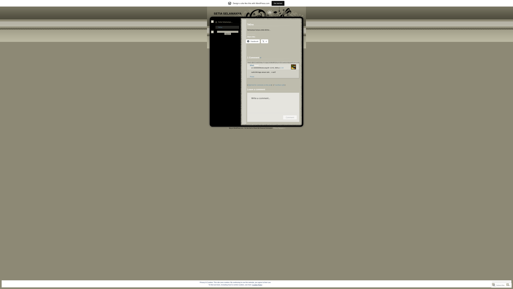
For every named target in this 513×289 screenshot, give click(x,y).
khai (252, 65)
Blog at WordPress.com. (236, 128)
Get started (278, 3)
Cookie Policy (257, 285)
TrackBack (279, 85)
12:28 (281, 68)
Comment (290, 117)
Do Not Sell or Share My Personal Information (258, 128)
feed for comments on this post (259, 85)
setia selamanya (228, 13)
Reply (252, 77)
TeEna (220, 27)
